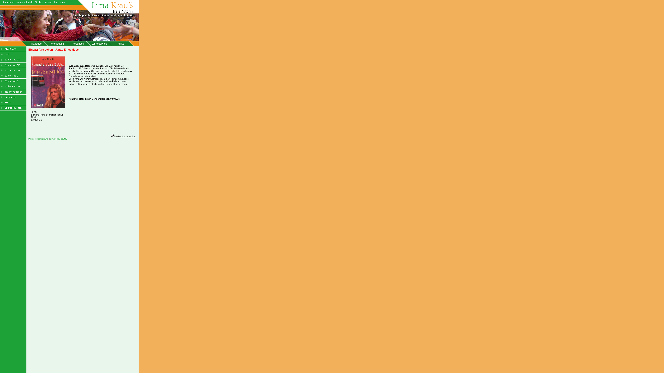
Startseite (6, 2)
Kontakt (29, 2)
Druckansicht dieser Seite (125, 136)
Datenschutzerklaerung (38, 139)
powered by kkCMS (58, 139)
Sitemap (48, 2)
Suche (38, 2)
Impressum (59, 2)
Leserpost (18, 2)
